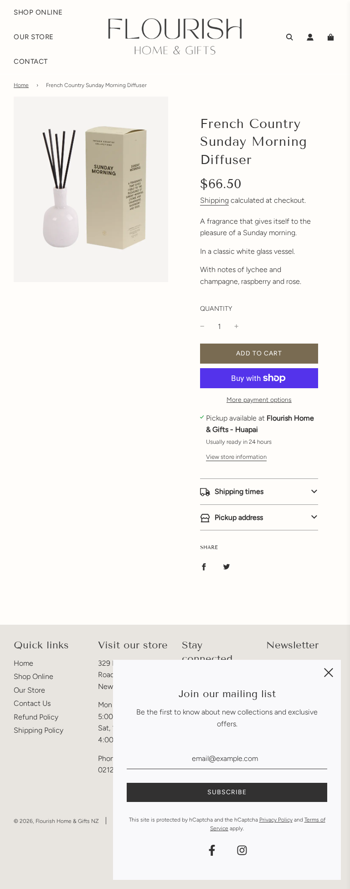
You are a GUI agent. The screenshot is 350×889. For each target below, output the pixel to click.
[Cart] (331, 37)
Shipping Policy (38, 730)
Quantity (216, 308)
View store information (236, 456)
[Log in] (310, 37)
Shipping (214, 200)
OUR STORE (34, 37)
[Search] (289, 37)
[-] (202, 327)
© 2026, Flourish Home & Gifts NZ (56, 821)
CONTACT (31, 61)
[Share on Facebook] (203, 566)
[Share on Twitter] (226, 566)
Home (21, 85)
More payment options (259, 400)
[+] (236, 327)
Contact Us (32, 703)
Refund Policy (36, 717)
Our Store (29, 690)
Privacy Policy (276, 820)
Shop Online (33, 676)
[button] (259, 491)
